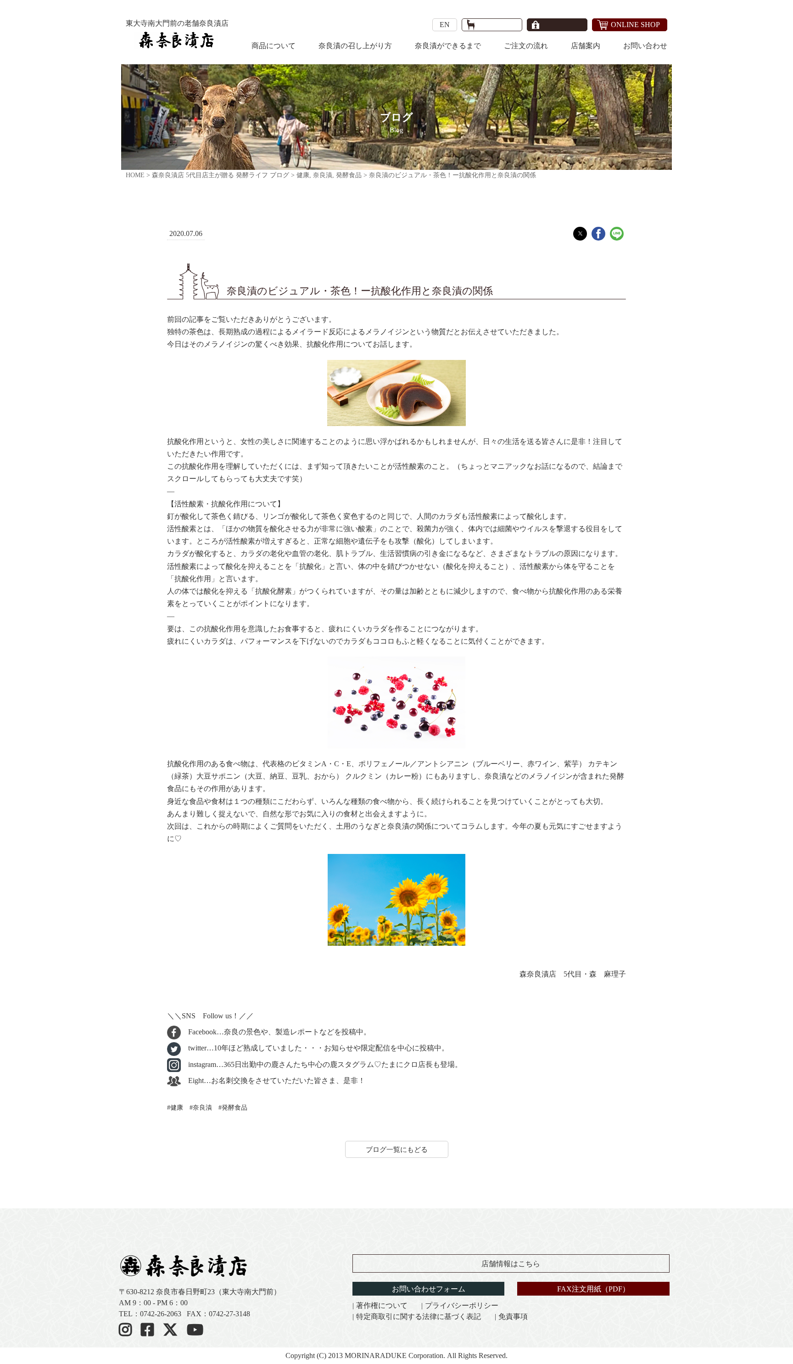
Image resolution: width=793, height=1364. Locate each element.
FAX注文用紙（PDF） (593, 1289)
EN (445, 24)
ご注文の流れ (526, 46)
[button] (580, 234)
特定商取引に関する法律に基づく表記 (418, 1316)
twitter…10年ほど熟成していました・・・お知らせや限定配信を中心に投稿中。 (317, 1048)
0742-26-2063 (160, 1314)
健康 (176, 1107)
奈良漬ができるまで (448, 46)
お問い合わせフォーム (428, 1289)
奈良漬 (202, 1107)
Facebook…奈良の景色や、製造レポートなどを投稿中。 (278, 1032)
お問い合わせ (645, 46)
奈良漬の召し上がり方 (355, 46)
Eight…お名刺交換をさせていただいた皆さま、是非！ (275, 1080)
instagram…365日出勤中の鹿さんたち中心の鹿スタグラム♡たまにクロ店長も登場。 (324, 1064)
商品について (273, 46)
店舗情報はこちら (510, 1264)
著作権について (382, 1305)
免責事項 (513, 1316)
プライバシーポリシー (461, 1305)
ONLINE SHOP (635, 24)
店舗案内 (585, 46)
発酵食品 (234, 1107)
